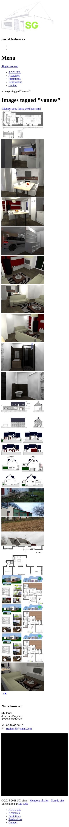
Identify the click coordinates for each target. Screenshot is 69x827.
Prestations (14, 78)
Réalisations (15, 81)
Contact (12, 85)
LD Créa (23, 803)
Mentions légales (39, 800)
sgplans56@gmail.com (19, 728)
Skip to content (9, 66)
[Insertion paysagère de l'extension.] (22, 515)
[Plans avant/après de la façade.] (22, 457)
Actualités (14, 75)
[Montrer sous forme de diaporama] (21, 108)
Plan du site (57, 800)
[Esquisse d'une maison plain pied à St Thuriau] (22, 602)
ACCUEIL (14, 72)
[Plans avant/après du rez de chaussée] (22, 573)
